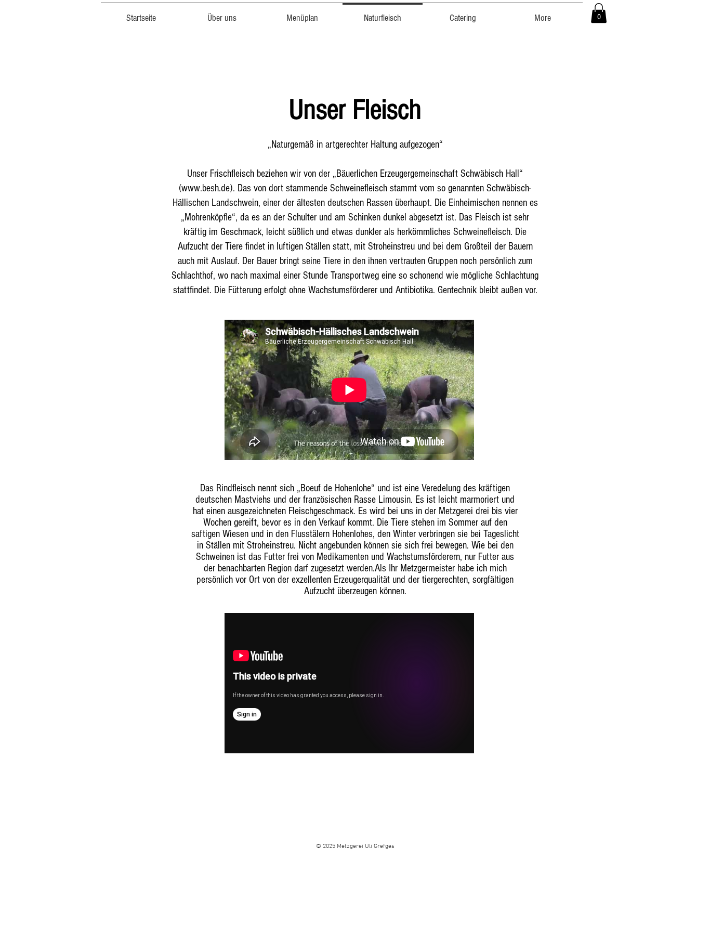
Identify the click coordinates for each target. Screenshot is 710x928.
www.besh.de (205, 188)
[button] (598, 13)
